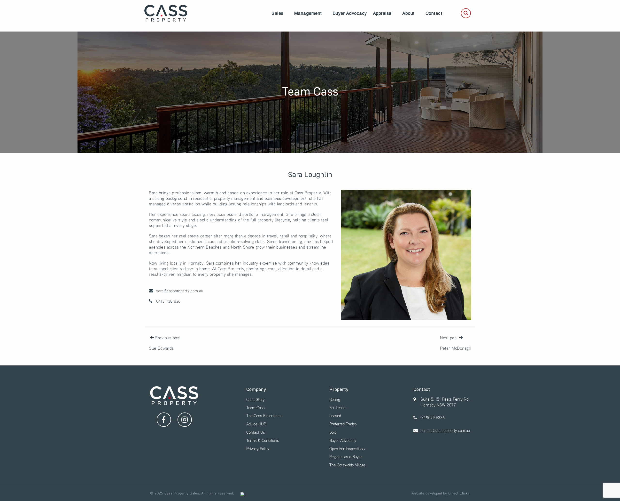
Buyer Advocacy (350, 13)
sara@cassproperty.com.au (179, 290)
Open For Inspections (347, 448)
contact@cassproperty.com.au (445, 430)
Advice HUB (256, 423)
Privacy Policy (257, 448)
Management (308, 13)
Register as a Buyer (345, 456)
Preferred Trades (343, 423)
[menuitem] (277, 13)
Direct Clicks (459, 493)
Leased (335, 415)
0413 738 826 (168, 301)
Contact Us (255, 432)
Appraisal (383, 13)
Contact (434, 13)
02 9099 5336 (432, 417)
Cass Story (255, 399)
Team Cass (255, 407)
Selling (334, 399)
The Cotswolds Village (347, 464)
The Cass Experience (263, 415)
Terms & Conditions (262, 440)
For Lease (337, 407)
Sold (332, 432)
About (408, 13)
